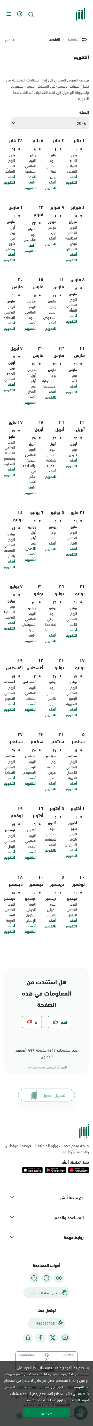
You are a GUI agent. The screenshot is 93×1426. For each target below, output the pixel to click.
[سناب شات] (28, 1338)
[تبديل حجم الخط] (46, 1278)
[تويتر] (53, 1338)
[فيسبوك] (40, 1338)
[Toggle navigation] (8, 14)
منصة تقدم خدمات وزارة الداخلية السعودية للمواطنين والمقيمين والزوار (47, 1148)
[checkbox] (59, 1022)
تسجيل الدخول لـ (52, 1095)
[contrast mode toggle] (59, 1278)
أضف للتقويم (71, 179)
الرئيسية (73, 39)
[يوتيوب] (65, 1338)
